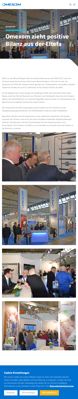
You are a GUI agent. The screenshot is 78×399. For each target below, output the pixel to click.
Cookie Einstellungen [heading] (16, 373)
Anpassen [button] (11, 392)
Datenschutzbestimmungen (62, 386)
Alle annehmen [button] (49, 392)
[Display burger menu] (74, 4)
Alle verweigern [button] (28, 392)
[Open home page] (11, 4)
